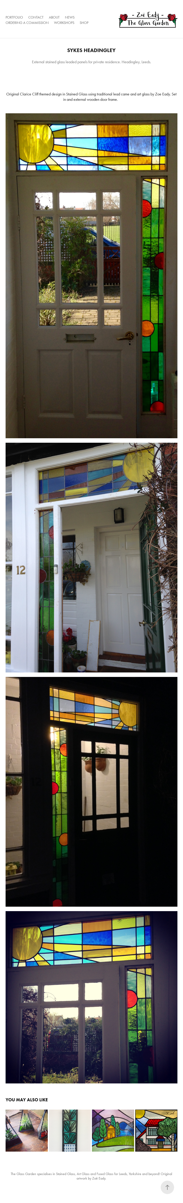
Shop (84, 23)
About (54, 17)
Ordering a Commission (27, 23)
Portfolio (14, 17)
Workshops (64, 23)
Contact (36, 17)
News (70, 17)
